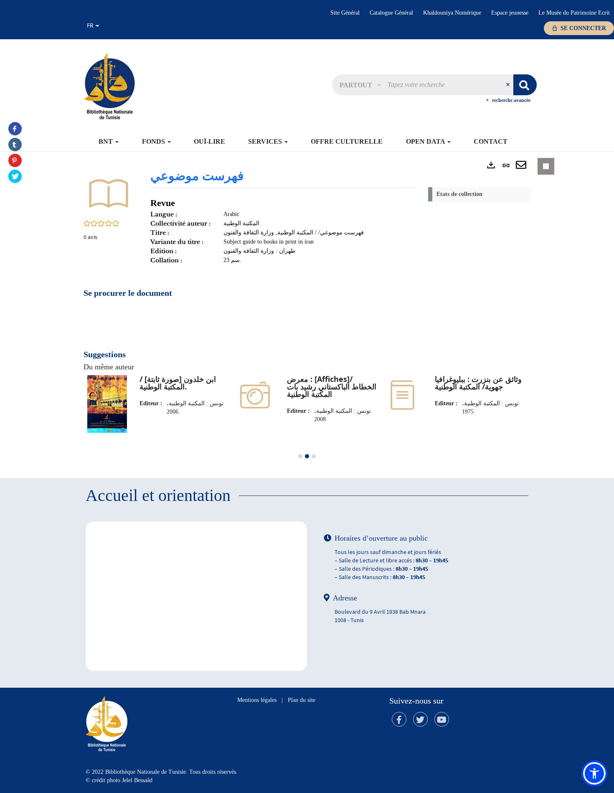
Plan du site (301, 700)
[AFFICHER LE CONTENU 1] (300, 456)
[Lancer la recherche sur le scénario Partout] (525, 84)
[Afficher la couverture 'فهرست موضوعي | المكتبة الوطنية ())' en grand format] (109, 193)
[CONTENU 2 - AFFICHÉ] (307, 456)
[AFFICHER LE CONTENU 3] (314, 456)
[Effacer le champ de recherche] (508, 84)
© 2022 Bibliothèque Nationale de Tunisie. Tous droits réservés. (162, 772)
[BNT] (109, 85)
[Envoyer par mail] (521, 165)
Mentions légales (257, 700)
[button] (360, 84)
